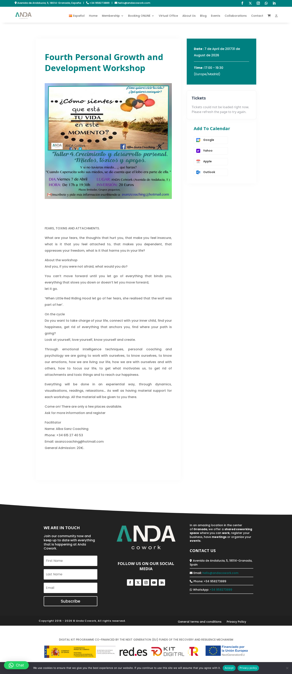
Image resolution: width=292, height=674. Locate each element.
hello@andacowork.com (220, 573)
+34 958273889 (221, 590)
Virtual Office (168, 16)
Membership (111, 16)
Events (215, 16)
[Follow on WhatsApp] (266, 3)
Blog (203, 16)
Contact (257, 16)
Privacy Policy (236, 621)
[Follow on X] (250, 3)
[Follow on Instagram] (258, 3)
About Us (189, 16)
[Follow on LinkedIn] (274, 3)
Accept (229, 667)
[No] (287, 668)
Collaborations (236, 16)
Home (93, 16)
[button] (16, 665)
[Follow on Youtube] (154, 582)
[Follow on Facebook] (242, 3)
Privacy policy (248, 667)
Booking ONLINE (139, 16)
